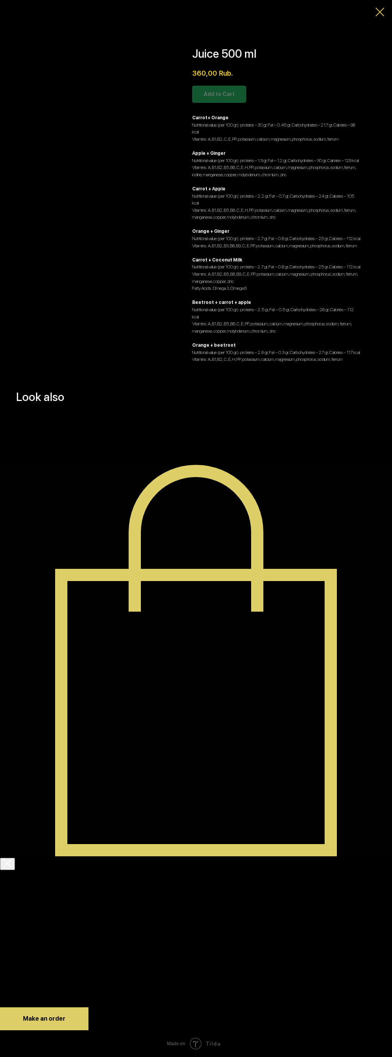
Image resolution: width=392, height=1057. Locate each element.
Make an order (44, 1018)
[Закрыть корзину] (7, 864)
